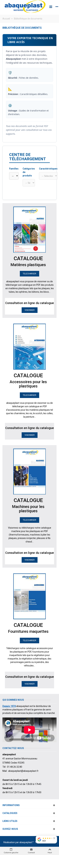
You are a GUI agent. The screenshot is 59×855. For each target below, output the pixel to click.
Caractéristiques (48, 168)
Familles (14, 168)
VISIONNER (30, 310)
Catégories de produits (29, 172)
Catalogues (9, 813)
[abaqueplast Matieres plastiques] (25, 6)
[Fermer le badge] (54, 838)
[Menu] (51, 6)
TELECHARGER (29, 274)
